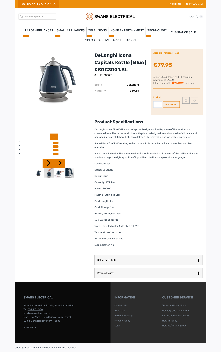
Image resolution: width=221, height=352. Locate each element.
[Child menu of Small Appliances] (57, 36)
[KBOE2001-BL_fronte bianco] (54, 81)
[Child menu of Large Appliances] (26, 36)
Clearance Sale (183, 32)
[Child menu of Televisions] (89, 36)
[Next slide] (59, 163)
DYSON (131, 40)
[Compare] (186, 100)
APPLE (117, 40)
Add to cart (171, 104)
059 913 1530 (35, 309)
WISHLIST (175, 4)
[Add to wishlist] (194, 100)
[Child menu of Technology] (148, 36)
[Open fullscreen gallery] (54, 137)
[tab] (55, 143)
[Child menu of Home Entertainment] (111, 36)
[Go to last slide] (48, 163)
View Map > (29, 327)
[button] (38, 173)
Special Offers (97, 40)
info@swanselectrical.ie (36, 313)
